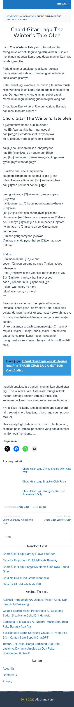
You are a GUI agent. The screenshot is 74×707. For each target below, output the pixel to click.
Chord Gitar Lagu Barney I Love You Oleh (29, 554)
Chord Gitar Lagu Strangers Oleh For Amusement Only (43, 492)
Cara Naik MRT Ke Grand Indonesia (26, 578)
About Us (9, 668)
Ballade (42, 506)
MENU (65, 4)
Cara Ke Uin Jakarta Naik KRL (22, 584)
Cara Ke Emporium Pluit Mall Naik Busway (30, 560)
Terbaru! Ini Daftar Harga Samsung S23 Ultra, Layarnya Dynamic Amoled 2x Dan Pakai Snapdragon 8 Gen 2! (31, 648)
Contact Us (10, 675)
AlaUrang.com (44, 699)
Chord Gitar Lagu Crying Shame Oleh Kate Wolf (46, 470)
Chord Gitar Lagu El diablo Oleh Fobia (44, 481)
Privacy (7, 681)
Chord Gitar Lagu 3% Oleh (57, 517)
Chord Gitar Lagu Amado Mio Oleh (18, 519)
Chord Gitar (23, 506)
